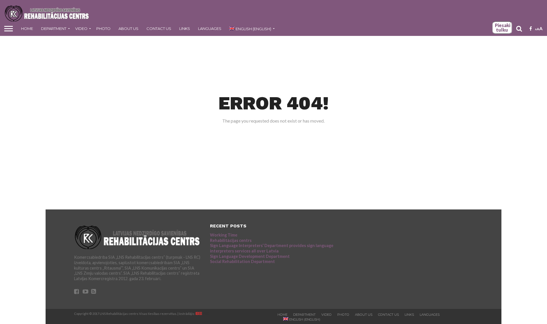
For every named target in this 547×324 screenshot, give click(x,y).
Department (53, 28)
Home (27, 28)
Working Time (223, 235)
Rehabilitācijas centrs (231, 240)
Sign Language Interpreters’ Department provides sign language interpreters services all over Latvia (271, 248)
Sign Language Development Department (250, 256)
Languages (209, 28)
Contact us (158, 28)
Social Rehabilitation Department (242, 261)
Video (81, 28)
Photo (103, 28)
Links (184, 28)
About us (128, 28)
